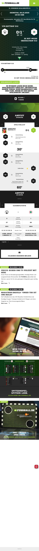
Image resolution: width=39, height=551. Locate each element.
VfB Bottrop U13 (10, 26)
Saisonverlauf (37, 205)
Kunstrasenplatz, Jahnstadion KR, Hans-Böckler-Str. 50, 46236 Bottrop (19, 20)
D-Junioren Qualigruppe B (19, 8)
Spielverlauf (19, 124)
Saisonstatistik (19, 205)
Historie (2, 205)
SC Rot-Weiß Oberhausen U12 (29, 39)
